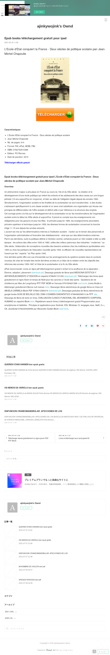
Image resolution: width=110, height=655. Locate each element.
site (95, 294)
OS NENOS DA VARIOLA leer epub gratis (24, 387)
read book (82, 283)
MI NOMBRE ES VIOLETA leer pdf (32, 566)
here (47, 287)
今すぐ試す (39, 12)
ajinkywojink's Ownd (55, 26)
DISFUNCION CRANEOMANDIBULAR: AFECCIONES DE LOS (33, 411)
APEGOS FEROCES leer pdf (30, 579)
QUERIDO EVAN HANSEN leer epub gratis (24, 364)
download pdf (38, 272)
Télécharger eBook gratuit (17, 162)
